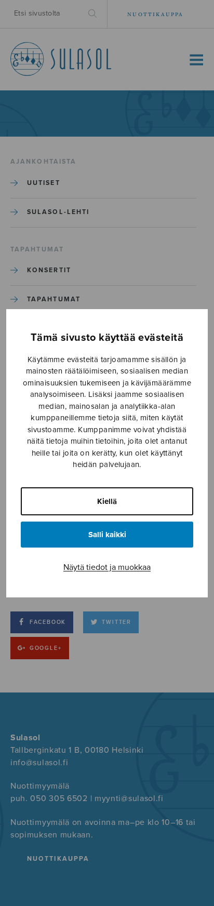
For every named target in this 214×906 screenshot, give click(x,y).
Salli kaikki (107, 534)
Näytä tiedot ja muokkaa (107, 567)
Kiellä (107, 501)
